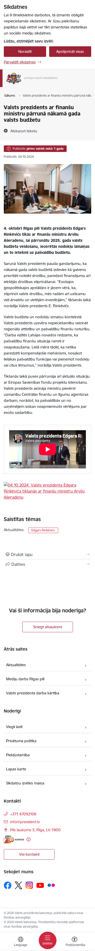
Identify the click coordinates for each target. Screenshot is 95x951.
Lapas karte (16, 769)
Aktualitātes (16, 664)
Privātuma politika (21, 740)
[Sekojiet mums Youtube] (40, 885)
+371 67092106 (23, 814)
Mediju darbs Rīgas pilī (25, 679)
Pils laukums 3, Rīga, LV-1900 (35, 829)
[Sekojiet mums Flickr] (51, 885)
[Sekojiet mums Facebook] (7, 885)
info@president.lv (25, 821)
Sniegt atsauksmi (47, 626)
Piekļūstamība (18, 754)
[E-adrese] (14, 839)
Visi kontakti (29, 854)
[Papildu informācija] (28, 839)
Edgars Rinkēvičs (43, 530)
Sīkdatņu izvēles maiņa (25, 783)
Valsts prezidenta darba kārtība (32, 693)
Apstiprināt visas (70, 51)
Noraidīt (25, 51)
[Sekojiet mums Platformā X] (18, 885)
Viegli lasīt (14, 726)
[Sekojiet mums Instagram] (29, 885)
